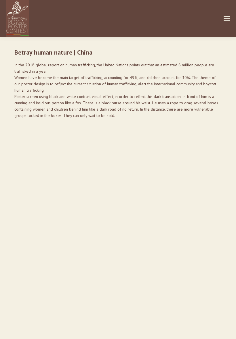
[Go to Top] (227, 330)
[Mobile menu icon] (226, 18)
